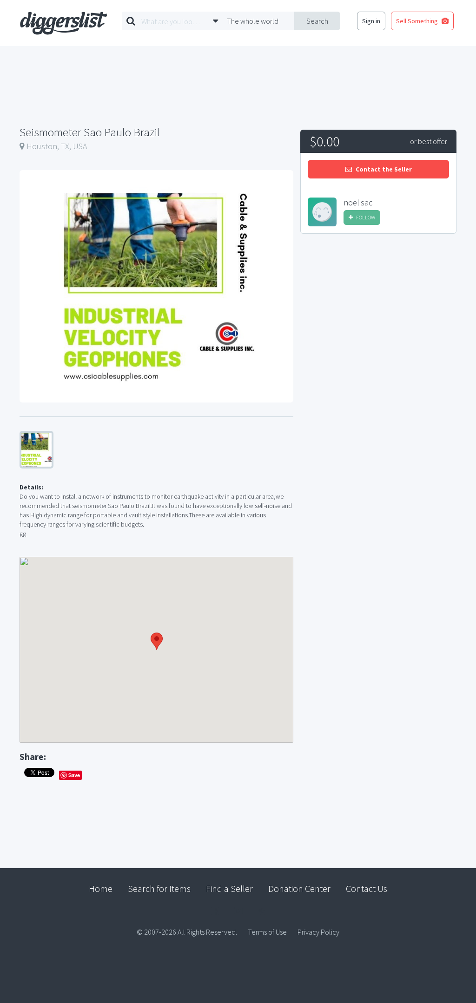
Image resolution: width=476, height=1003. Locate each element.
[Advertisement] (378, 311)
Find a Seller (229, 888)
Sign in (371, 21)
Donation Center (299, 888)
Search (317, 21)
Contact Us (366, 888)
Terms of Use (267, 932)
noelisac (358, 203)
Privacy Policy (318, 932)
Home (100, 888)
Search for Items (159, 888)
